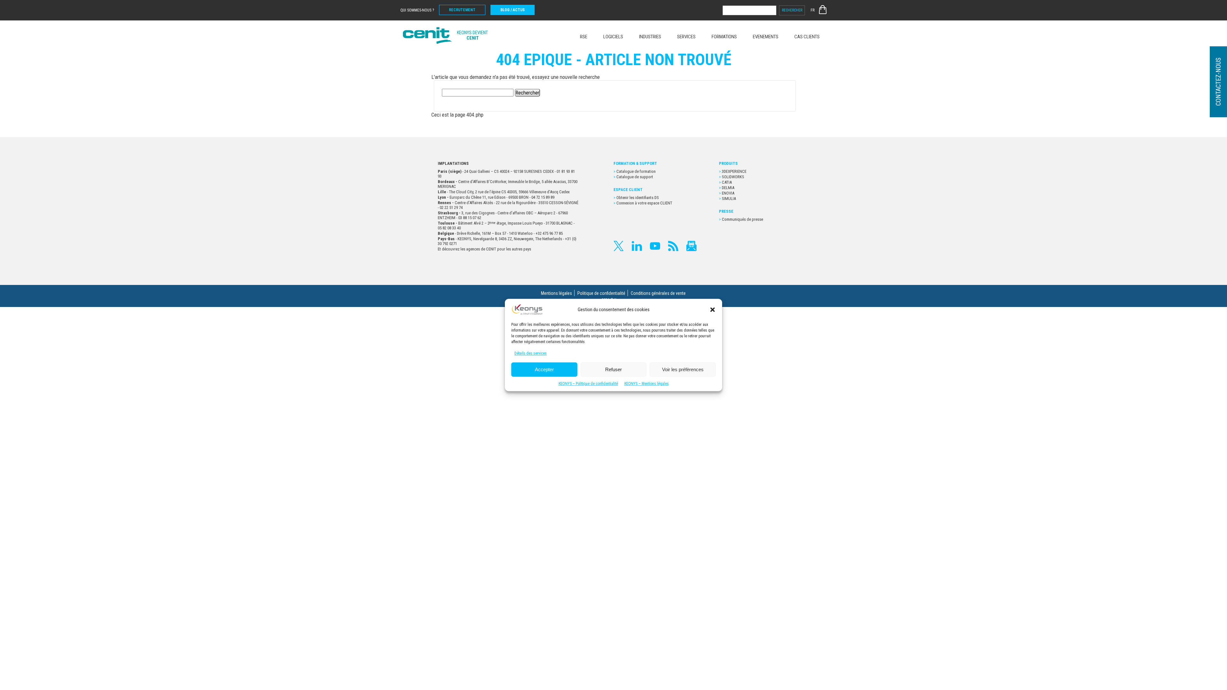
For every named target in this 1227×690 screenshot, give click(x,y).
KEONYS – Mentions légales (646, 384)
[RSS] (673, 246)
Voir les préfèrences (683, 369)
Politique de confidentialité (601, 293)
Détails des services (530, 353)
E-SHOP (823, 9)
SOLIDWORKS (733, 176)
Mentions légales (556, 293)
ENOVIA (728, 193)
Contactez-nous (1218, 82)
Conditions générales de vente (658, 293)
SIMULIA (729, 198)
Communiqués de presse (742, 219)
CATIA (727, 182)
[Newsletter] (691, 246)
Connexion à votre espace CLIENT (644, 203)
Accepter (544, 369)
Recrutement (462, 10)
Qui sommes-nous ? (417, 10)
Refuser (613, 369)
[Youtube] (655, 246)
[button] (712, 309)
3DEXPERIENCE (734, 171)
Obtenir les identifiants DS (638, 197)
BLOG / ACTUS (512, 10)
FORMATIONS (724, 37)
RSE (583, 37)
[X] (619, 246)
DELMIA (728, 187)
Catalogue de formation (636, 171)
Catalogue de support (634, 176)
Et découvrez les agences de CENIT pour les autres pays (484, 249)
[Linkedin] (637, 246)
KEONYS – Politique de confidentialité (588, 384)
